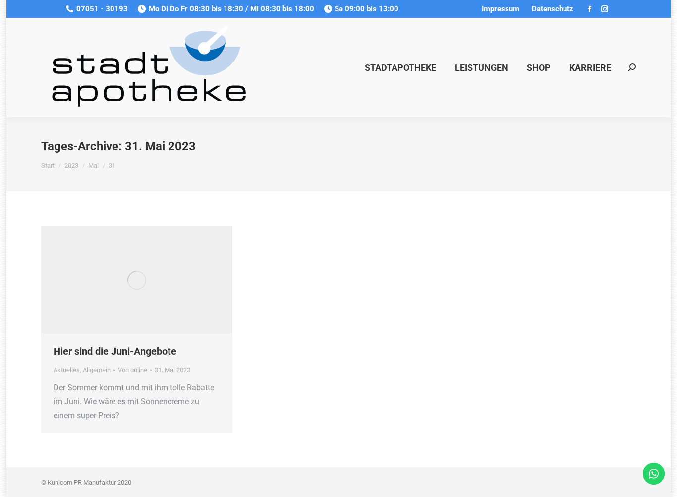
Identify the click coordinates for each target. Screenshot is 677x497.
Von (132, 369)
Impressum (500, 8)
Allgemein (97, 369)
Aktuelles (67, 369)
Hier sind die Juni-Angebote (115, 351)
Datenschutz (552, 8)
